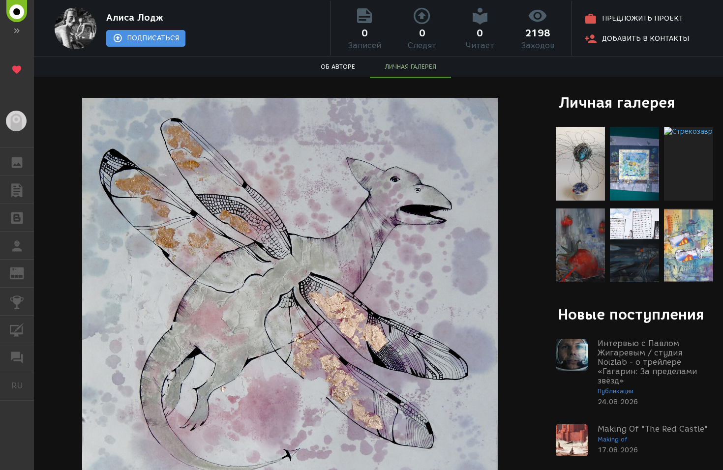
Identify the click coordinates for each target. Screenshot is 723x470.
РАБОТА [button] (17, 245)
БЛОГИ (17, 218)
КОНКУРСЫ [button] (17, 301)
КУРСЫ (17, 329)
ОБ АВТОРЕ (338, 66)
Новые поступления (631, 314)
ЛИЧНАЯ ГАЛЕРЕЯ (410, 66)
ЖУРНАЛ (23, 272)
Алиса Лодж (134, 17)
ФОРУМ (17, 357)
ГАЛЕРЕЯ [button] (17, 162)
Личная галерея (616, 102)
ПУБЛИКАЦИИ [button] (17, 190)
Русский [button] (22, 385)
